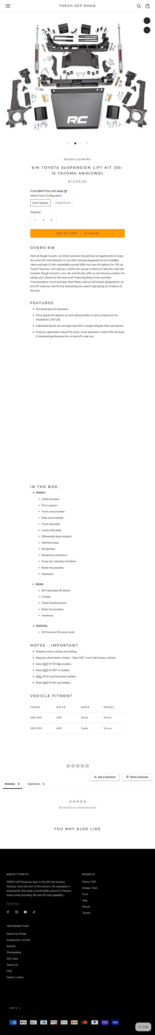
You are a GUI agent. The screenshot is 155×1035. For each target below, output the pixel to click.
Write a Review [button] (139, 777)
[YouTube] (25, 912)
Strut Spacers (40, 203)
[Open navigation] (8, 6)
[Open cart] (147, 6)
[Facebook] (8, 912)
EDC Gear (12, 958)
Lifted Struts (63, 203)
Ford (85, 894)
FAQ (9, 971)
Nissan (86, 906)
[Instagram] (16, 912)
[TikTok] (34, 912)
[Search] (139, 6)
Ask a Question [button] (106, 777)
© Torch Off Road (23, 1016)
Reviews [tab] (10, 784)
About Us (12, 965)
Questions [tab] (34, 784)
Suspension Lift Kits (18, 940)
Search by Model (16, 934)
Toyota (86, 913)
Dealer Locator (15, 977)
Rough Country (77, 159)
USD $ (13, 1008)
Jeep (84, 900)
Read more (13, 903)
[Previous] (67, 143)
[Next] (87, 143)
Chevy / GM (89, 882)
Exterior (11, 946)
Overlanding (14, 952)
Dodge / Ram (90, 888)
